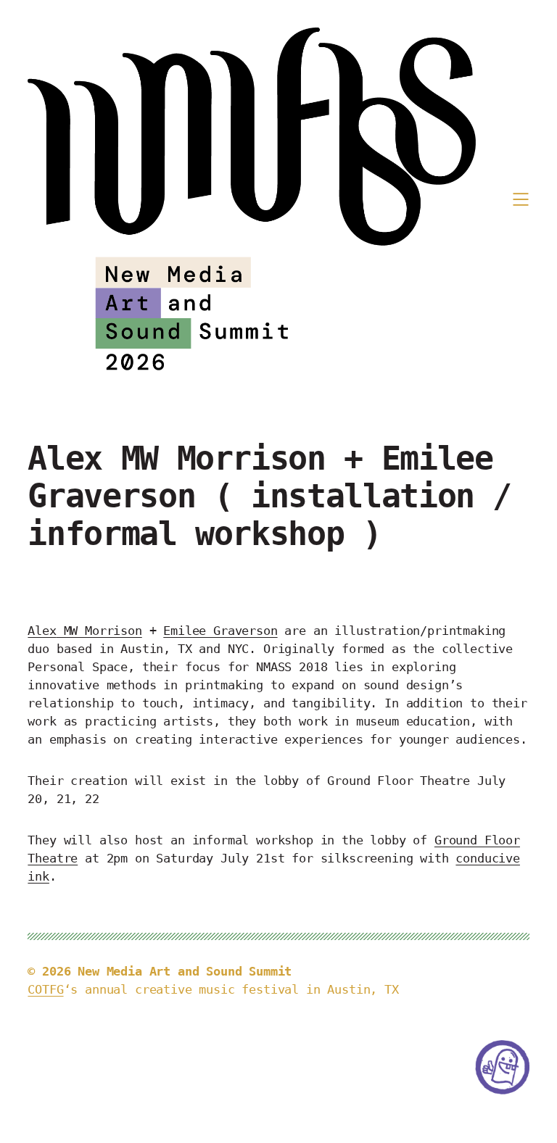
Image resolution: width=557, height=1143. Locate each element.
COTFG (45, 990)
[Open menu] (520, 199)
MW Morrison (84, 631)
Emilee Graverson (220, 631)
